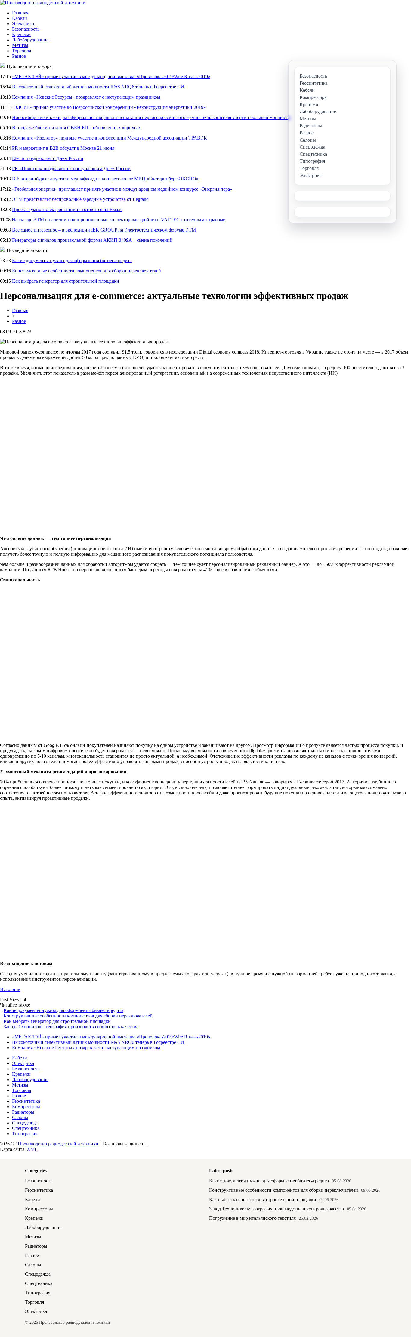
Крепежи (21, 34)
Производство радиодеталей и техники (58, 1143)
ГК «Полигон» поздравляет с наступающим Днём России (71, 168)
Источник (10, 989)
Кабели (19, 18)
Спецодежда (25, 1122)
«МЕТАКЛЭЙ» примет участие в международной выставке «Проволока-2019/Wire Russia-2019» (111, 76)
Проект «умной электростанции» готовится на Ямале (67, 209)
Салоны (20, 1117)
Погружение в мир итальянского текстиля (252, 1218)
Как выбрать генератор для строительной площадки (65, 281)
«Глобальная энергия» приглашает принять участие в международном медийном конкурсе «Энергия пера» (122, 189)
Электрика (23, 23)
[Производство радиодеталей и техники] (42, 2)
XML (32, 1149)
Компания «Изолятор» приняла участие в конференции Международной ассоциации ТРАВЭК (109, 137)
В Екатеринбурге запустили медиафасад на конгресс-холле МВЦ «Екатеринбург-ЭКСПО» (105, 178)
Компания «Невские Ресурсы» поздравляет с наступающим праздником (86, 97)
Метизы (20, 45)
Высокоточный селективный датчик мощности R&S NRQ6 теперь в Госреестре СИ (98, 86)
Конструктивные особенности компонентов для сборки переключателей (86, 270)
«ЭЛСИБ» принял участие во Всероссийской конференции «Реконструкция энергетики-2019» (108, 107)
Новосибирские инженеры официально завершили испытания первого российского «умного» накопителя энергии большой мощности (151, 117)
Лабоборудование (30, 39)
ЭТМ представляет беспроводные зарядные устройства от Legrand (80, 199)
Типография (24, 1133)
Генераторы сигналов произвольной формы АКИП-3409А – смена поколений (92, 240)
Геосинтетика (26, 1101)
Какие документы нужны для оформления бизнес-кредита (72, 260)
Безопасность (25, 29)
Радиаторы (23, 1112)
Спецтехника (25, 1128)
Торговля (21, 50)
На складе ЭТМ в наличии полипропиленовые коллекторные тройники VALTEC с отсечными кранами (119, 219)
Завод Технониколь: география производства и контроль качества (71, 1026)
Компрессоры (26, 1106)
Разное (19, 56)
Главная (20, 12)
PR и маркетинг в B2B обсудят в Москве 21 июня (63, 148)
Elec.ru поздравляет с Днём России (47, 158)
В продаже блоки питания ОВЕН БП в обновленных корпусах (76, 127)
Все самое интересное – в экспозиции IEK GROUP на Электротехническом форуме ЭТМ (104, 229)
